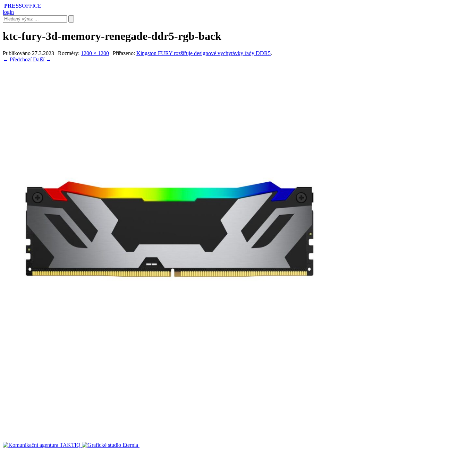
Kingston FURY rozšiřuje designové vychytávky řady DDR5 (203, 53)
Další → (42, 59)
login (8, 12)
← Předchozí (17, 59)
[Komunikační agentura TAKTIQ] (42, 445)
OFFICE (22, 6)
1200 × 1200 (95, 53)
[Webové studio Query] (164, 445)
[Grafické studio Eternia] (110, 445)
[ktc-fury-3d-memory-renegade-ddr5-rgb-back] (169, 394)
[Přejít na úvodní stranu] (3, 6)
